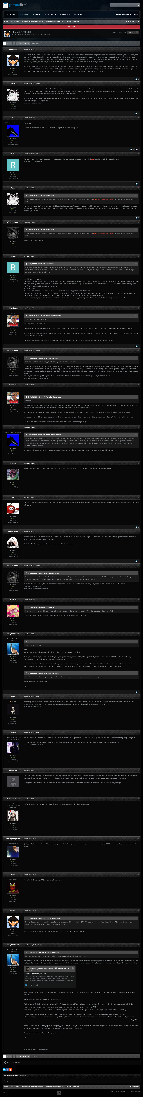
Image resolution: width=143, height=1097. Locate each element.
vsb (13, 118)
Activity (24, 14)
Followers (131, 32)
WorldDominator (13, 222)
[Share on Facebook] (7, 1069)
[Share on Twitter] (4, 1069)
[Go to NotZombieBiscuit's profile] (13, 815)
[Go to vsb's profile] (13, 131)
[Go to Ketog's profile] (13, 709)
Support (79, 14)
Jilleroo (13, 732)
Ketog (13, 696)
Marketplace (50, 14)
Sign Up (135, 14)
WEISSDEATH (13, 531)
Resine (13, 154)
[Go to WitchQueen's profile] (13, 321)
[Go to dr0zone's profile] (13, 474)
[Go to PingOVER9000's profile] (13, 649)
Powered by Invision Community (131, 1094)
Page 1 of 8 (35, 43)
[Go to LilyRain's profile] (13, 611)
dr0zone (13, 463)
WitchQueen (13, 308)
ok (13, 497)
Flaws (13, 83)
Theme (5, 1093)
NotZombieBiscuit (13, 799)
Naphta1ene (17, 34)
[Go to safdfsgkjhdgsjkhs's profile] (13, 851)
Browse (11, 14)
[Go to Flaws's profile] (13, 95)
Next (24, 43)
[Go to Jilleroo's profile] (13, 747)
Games (36, 14)
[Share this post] (138, 49)
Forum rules (71, 26)
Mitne (13, 875)
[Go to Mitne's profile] (13, 888)
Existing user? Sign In (123, 14)
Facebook (138, 22)
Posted (29, 49)
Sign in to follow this (120, 32)
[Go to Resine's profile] (13, 165)
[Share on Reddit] (10, 1069)
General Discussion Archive (41, 34)
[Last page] (28, 43)
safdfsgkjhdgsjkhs (13, 839)
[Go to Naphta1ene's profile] (7, 34)
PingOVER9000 (13, 634)
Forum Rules (66, 14)
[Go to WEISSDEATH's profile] (13, 542)
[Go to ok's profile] (13, 508)
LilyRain (13, 600)
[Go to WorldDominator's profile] (13, 233)
